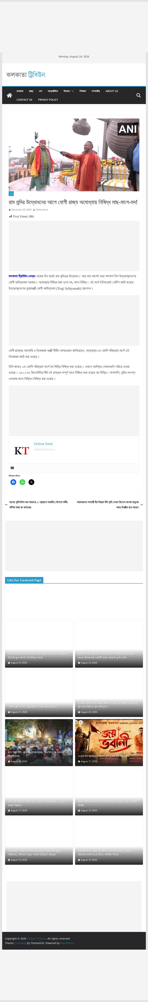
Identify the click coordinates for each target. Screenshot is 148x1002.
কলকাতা (20, 91)
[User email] (12, 468)
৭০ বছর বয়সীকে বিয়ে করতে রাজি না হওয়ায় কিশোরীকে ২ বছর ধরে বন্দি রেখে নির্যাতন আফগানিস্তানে (108, 705)
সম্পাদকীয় (96, 91)
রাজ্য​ (31, 91)
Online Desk (42, 209)
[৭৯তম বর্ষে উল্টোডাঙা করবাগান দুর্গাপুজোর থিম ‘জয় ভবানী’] (109, 742)
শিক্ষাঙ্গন (83, 91)
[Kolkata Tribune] (9, 95)
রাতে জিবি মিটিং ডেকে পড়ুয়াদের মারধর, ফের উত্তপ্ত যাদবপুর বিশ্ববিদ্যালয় (36, 754)
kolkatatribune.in (44, 449)
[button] (72, 91)
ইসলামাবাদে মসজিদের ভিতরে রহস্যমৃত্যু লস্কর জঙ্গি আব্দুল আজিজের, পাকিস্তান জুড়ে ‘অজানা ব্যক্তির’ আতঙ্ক (34, 853)
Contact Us (24, 99)
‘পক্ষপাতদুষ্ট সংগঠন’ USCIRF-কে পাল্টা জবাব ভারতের (32, 707)
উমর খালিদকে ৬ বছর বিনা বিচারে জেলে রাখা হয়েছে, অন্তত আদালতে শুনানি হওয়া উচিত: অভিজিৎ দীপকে (104, 853)
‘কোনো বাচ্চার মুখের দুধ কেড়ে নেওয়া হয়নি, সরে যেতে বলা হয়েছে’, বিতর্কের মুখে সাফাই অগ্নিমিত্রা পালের (38, 656)
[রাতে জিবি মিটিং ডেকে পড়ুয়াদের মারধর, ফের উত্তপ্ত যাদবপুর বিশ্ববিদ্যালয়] (39, 742)
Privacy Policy (48, 99)
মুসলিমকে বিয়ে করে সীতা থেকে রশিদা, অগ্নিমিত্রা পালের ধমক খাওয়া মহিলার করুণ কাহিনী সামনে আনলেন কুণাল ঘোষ (106, 656)
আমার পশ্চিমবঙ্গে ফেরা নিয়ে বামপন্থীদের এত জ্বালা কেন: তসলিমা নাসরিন (107, 803)
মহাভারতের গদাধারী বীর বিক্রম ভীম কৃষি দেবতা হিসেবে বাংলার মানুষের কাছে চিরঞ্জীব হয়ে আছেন (108, 504)
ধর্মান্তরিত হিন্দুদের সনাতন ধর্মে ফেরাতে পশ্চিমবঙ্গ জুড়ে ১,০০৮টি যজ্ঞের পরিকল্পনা (36, 803)
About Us (112, 91)
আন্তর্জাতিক (53, 91)
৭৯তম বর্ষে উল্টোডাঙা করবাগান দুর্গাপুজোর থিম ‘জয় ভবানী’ (104, 756)
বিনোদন (67, 91)
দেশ (40, 91)
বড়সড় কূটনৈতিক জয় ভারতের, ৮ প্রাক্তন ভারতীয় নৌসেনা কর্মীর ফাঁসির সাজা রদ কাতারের (38, 504)
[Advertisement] (74, 27)
